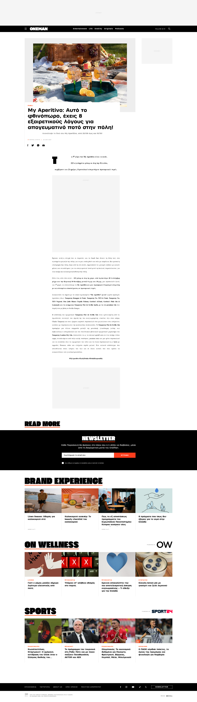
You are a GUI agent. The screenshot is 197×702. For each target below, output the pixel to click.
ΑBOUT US (57, 687)
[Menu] (26, 29)
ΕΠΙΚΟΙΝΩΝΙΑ (30, 687)
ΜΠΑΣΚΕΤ (69, 646)
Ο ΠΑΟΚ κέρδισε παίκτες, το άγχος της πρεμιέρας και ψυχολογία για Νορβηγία (154, 652)
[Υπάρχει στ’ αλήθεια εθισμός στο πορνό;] (80, 564)
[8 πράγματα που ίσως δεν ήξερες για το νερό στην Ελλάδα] (153, 500)
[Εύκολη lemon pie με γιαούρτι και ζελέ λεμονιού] (153, 564)
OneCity (98, 29)
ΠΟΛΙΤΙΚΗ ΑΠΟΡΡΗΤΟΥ (91, 687)
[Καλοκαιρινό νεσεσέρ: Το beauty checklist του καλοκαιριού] (80, 500)
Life (91, 29)
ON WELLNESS (52, 545)
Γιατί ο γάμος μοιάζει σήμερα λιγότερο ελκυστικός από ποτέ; (43, 585)
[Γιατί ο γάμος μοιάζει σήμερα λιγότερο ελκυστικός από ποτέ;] (43, 564)
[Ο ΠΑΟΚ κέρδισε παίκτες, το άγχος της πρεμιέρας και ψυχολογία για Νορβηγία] (153, 630)
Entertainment (80, 29)
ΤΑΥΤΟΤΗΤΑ (45, 687)
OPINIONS (143, 646)
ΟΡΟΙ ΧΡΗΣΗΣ (72, 687)
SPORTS (40, 612)
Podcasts (119, 29)
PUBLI (30, 105)
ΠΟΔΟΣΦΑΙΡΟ (34, 646)
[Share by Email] (43, 145)
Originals (108, 29)
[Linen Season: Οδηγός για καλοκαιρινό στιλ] (43, 500)
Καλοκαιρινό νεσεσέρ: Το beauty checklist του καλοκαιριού (78, 519)
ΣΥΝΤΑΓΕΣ (143, 580)
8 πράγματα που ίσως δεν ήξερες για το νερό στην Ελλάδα (152, 519)
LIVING (31, 580)
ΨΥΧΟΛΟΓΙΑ (70, 580)
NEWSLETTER (161, 687)
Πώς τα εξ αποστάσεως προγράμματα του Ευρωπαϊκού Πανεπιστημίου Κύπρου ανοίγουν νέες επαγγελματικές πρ (116, 521)
